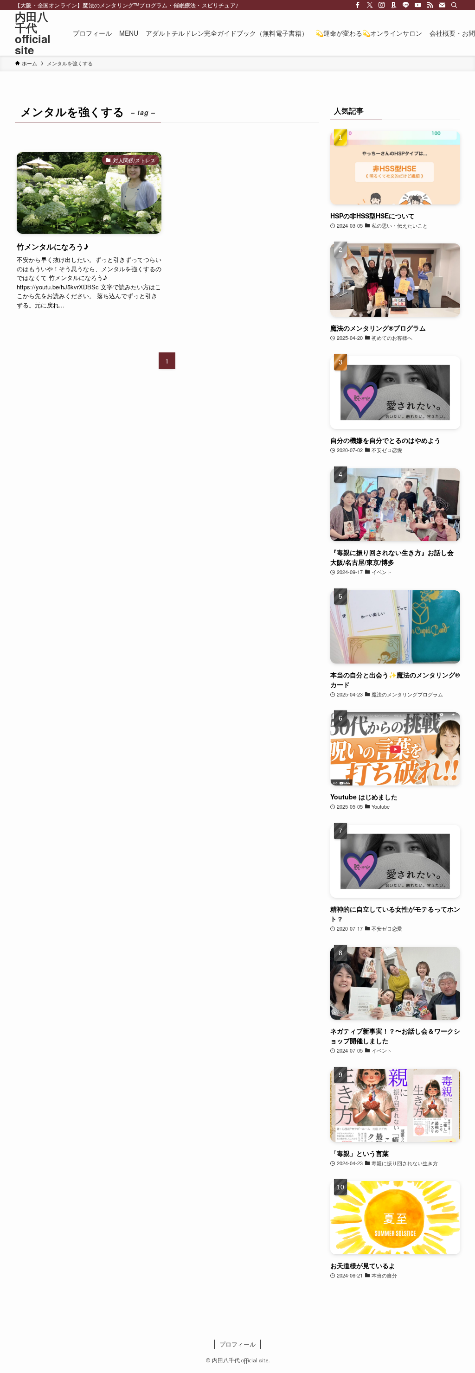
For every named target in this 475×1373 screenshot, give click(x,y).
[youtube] (418, 5)
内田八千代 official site (33, 33)
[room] (394, 5)
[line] (406, 5)
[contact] (442, 5)
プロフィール (237, 1344)
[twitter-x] (370, 5)
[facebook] (358, 5)
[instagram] (382, 5)
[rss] (430, 5)
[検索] (454, 5)
